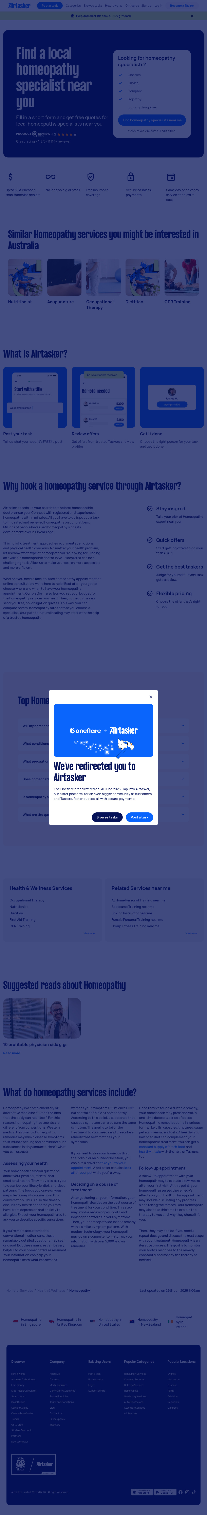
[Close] (150, 697)
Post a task (139, 817)
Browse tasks (107, 817)
